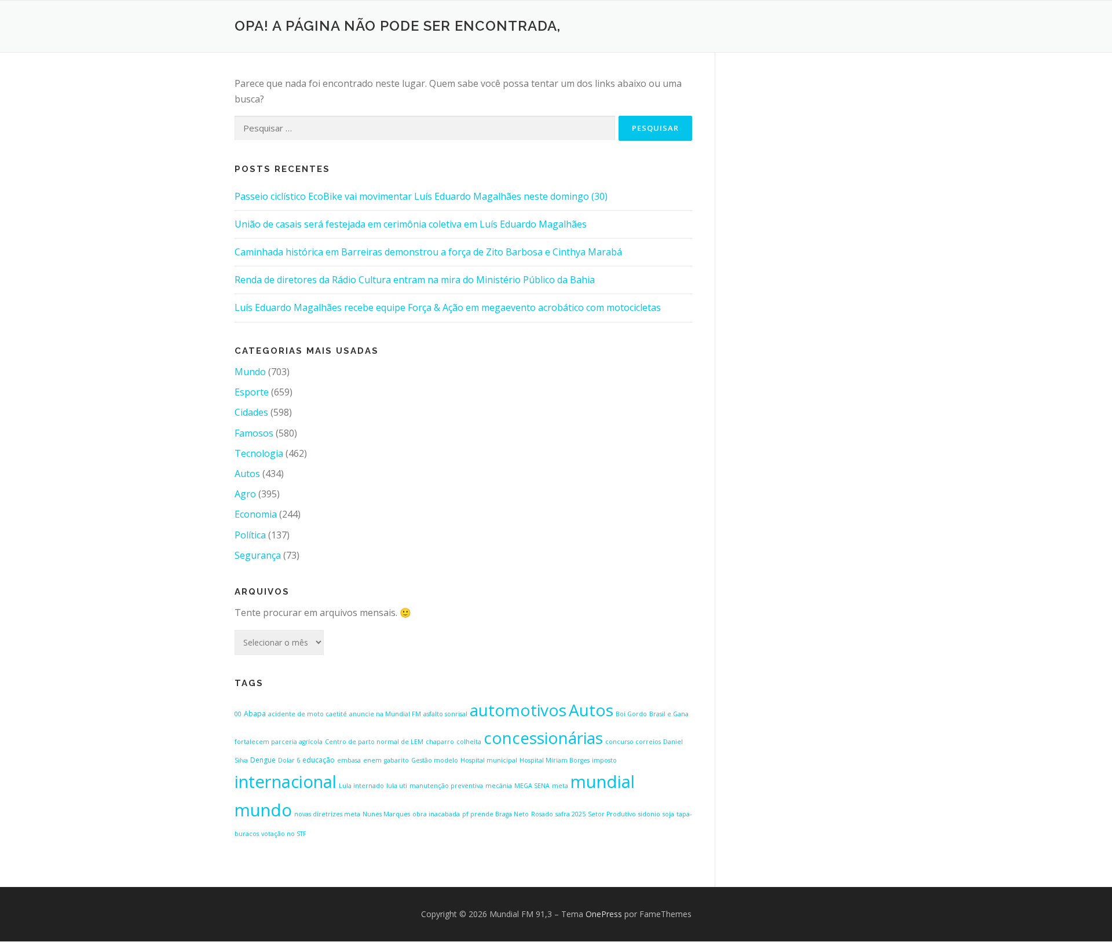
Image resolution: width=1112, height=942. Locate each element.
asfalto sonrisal (445, 714)
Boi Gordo (631, 714)
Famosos (254, 433)
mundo (263, 810)
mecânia (498, 786)
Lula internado (361, 786)
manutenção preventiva (446, 786)
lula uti (396, 786)
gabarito (396, 760)
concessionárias (543, 738)
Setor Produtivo (612, 814)
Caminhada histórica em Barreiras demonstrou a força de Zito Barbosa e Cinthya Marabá (428, 251)
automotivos (518, 710)
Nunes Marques (386, 814)
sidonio (649, 814)
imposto (604, 760)
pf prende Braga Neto (495, 814)
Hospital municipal (488, 760)
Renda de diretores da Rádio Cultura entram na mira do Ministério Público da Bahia (415, 279)
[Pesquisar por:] (425, 128)
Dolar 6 (289, 760)
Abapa (255, 714)
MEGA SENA (532, 786)
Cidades (251, 412)
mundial (602, 781)
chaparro (440, 742)
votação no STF (283, 834)
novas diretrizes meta (327, 814)
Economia (256, 514)
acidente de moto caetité (307, 714)
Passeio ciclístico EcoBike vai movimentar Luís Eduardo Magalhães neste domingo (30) (421, 196)
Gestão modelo (434, 760)
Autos (247, 473)
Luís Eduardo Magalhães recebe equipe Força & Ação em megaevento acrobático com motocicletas (448, 307)
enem (372, 760)
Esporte (252, 392)
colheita (468, 742)
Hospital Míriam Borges (555, 760)
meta (560, 786)
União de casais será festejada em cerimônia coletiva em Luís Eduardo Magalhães (411, 224)
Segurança (258, 555)
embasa (349, 760)
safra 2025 (570, 814)
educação (318, 760)
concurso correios (633, 742)
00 (238, 714)
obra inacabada (436, 814)
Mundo (250, 371)
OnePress (604, 913)
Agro (245, 494)
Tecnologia (259, 453)
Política (250, 535)
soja (668, 814)
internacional (285, 781)
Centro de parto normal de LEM (374, 742)
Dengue (263, 760)
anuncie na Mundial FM (385, 714)
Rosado (542, 814)
